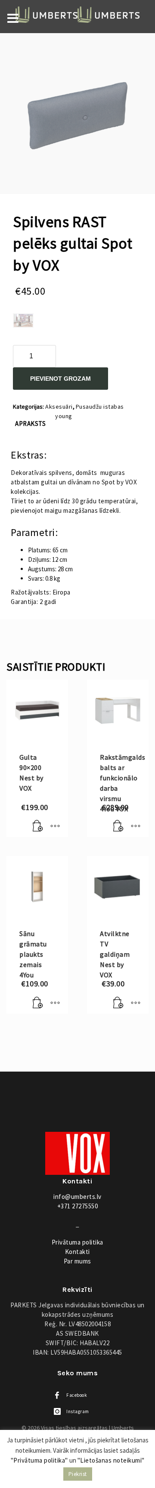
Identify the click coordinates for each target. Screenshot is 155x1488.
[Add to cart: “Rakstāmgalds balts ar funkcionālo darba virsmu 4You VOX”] (118, 826)
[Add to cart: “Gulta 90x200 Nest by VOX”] (37, 826)
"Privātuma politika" (39, 1460)
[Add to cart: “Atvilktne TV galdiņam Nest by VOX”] (118, 1003)
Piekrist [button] (77, 1474)
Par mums (77, 1261)
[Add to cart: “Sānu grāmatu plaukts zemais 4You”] (37, 1003)
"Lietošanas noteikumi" (111, 1460)
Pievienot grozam (60, 378)
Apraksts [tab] (30, 423)
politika (77, 1242)
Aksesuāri (59, 406)
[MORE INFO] (55, 826)
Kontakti (77, 1252)
